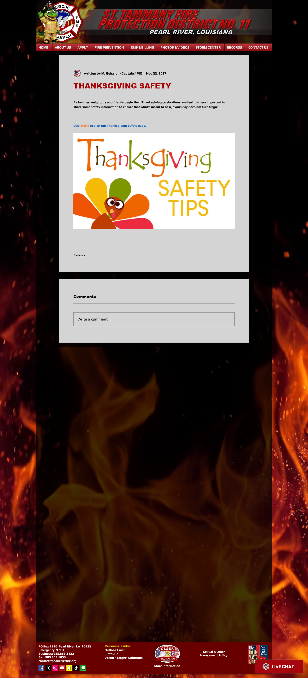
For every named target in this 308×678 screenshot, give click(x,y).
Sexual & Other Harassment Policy (213, 653)
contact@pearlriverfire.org (57, 661)
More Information (167, 666)
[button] (63, 47)
